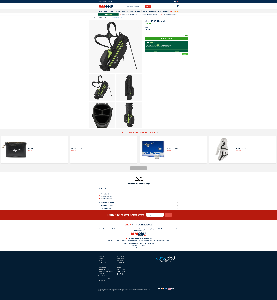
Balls (123, 11)
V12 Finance (101, 280)
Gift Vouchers (120, 256)
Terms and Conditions (122, 265)
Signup (177, 51)
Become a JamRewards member (105, 1)
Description (104, 189)
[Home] (105, 7)
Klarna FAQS (101, 273)
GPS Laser (130, 11)
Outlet (176, 11)
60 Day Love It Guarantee (105, 265)
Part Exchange (102, 267)
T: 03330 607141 (121, 271)
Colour (146, 27)
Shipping (100, 258)
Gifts (159, 11)
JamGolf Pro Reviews (122, 263)
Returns (100, 260)
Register (122, 269)
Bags (105, 11)
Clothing (138, 11)
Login (155, 51)
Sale (171, 11)
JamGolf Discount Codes (104, 269)
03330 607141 (149, 244)
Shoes (118, 11)
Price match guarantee (107, 205)
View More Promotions (138, 168)
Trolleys (111, 11)
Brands (165, 11)
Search (148, 7)
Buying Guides (120, 258)
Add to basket (167, 38)
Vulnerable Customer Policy (105, 276)
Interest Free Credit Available (105, 271)
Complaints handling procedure (106, 278)
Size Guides (120, 260)
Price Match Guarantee (106, 198)
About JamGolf (102, 254)
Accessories (152, 11)
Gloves (145, 11)
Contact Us (101, 256)
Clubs (100, 11)
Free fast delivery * (106, 209)
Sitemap (119, 267)
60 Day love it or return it (107, 202)
